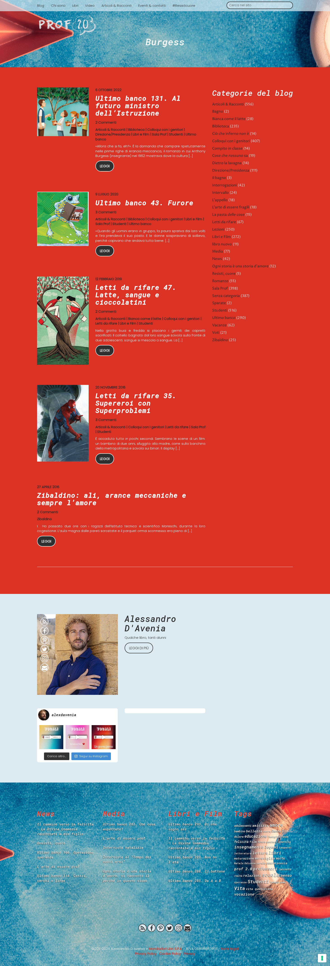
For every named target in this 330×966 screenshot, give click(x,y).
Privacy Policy (145, 953)
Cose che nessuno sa (230, 155)
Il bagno (219, 177)
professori (265, 868)
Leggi (105, 166)
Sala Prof (159, 134)
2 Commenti (105, 122)
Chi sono (58, 5)
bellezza (254, 831)
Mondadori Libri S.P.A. (166, 948)
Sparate (219, 303)
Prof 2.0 (165, 25)
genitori (271, 842)
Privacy (189, 953)
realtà (238, 875)
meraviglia (265, 858)
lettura (260, 852)
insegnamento (249, 847)
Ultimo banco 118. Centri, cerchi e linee (62, 878)
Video (90, 5)
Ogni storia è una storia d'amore (240, 266)
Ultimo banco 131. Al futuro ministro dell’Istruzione (138, 105)
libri (275, 852)
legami (271, 847)
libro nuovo (222, 244)
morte (280, 858)
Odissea (249, 863)
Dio (285, 831)
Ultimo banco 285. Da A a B (194, 880)
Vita (239, 888)
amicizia (260, 825)
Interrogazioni (224, 185)
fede (284, 837)
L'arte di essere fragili (230, 207)
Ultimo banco (140, 223)
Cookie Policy (170, 953)
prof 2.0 (243, 868)
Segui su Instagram (93, 756)
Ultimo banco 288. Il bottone (196, 871)
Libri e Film (141, 134)
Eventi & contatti (152, 5)
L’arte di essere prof (58, 866)
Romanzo (220, 281)
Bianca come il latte (144, 318)
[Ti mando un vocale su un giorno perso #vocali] (104, 737)
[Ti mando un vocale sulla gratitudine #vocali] (78, 737)
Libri (75, 5)
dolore (239, 836)
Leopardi (285, 847)
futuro (261, 842)
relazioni (252, 875)
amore (276, 825)
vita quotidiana (259, 889)
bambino (239, 831)
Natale (239, 863)
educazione (255, 836)
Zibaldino (44, 519)
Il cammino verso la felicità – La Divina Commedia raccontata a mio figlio (65, 829)
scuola (271, 875)
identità (284, 842)
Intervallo (220, 192)
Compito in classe (227, 148)
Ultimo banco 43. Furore (144, 202)
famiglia (274, 836)
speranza (240, 882)
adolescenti (242, 825)
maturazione (244, 858)
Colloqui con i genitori (165, 129)
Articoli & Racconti (116, 5)
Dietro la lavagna (227, 163)
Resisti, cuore (223, 273)
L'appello (219, 200)
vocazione (244, 894)
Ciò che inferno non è (230, 133)
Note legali (230, 948)
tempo (274, 882)
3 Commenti (105, 212)
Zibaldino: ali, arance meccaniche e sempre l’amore (111, 499)
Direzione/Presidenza (112, 134)
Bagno (217, 111)
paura (271, 863)
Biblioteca (136, 129)
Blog (40, 5)
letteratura (242, 853)
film (253, 842)
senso (286, 875)
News (217, 258)
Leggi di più (139, 648)
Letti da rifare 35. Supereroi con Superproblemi (135, 403)
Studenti (176, 134)
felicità (241, 842)
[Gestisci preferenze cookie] (322, 958)
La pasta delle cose (228, 214)
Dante (276, 831)
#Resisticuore (183, 5)
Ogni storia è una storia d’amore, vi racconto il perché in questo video (127, 876)
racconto (285, 869)
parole (261, 863)
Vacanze (219, 325)
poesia (282, 863)
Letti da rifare (106, 323)
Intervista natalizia (123, 847)
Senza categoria (226, 295)
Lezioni (218, 229)
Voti (215, 332)
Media (217, 251)
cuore (267, 831)
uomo (282, 882)
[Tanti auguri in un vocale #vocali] (51, 737)
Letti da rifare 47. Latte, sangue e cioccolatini (135, 294)
